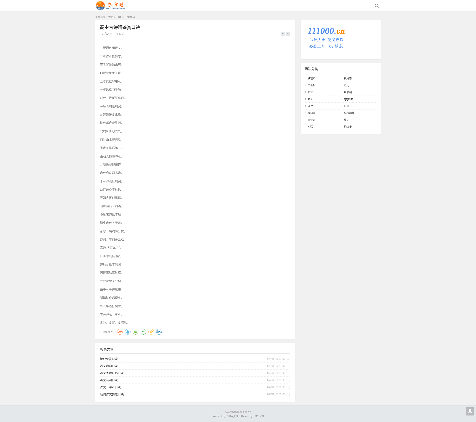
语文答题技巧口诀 (112, 373)
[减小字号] (288, 34)
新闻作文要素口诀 (112, 394)
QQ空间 (151, 332)
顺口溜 (312, 112)
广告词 (312, 85)
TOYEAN (258, 416)
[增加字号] (283, 34)
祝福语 (348, 78)
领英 (159, 332)
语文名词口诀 (109, 380)
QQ (128, 332)
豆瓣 (143, 332)
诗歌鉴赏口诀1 (110, 358)
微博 (120, 332)
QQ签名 (348, 99)
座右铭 (348, 92)
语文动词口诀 (109, 366)
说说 (310, 105)
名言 (310, 99)
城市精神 (349, 112)
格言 (310, 92)
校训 (346, 119)
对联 (310, 126)
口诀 (119, 17)
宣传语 (312, 119)
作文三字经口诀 (110, 387)
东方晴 (108, 33)
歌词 (346, 85)
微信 (135, 332)
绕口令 (348, 126)
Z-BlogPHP (232, 416)
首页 (110, 17)
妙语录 (312, 78)
